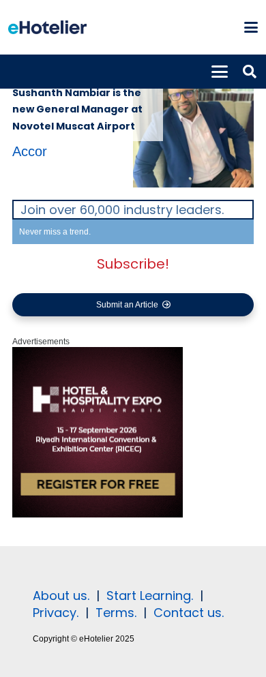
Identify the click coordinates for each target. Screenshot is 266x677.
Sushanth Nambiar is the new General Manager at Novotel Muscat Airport (77, 109)
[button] (250, 27)
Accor (29, 151)
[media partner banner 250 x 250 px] (97, 515)
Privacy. (55, 612)
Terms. (115, 612)
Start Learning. (148, 595)
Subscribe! (133, 263)
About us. (61, 595)
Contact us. (188, 612)
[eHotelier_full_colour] (47, 27)
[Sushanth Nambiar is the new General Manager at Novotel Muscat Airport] (193, 127)
